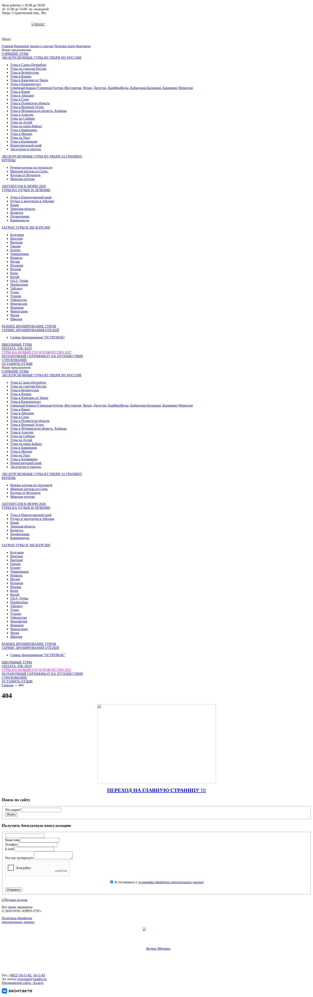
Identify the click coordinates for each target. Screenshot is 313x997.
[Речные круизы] (14, 900)
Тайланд (16, 288)
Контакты (83, 46)
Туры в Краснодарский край (31, 197)
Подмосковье (19, 216)
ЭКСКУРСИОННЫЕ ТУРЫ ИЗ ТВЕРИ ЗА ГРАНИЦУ (42, 156)
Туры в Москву (21, 134)
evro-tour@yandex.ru (16, 24)
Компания (21, 46)
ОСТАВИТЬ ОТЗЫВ (17, 364)
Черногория (18, 311)
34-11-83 (39, 975)
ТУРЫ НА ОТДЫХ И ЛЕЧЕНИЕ (26, 190)
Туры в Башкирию (23, 130)
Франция (16, 307)
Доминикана (19, 254)
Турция (15, 296)
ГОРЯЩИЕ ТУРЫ (15, 54)
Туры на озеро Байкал (26, 126)
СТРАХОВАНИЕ (14, 360)
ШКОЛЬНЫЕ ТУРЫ (17, 344)
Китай (14, 277)
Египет (15, 250)
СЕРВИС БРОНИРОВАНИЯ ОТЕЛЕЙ (30, 330)
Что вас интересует (19, 858)
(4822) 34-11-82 (20, 975)
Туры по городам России (28, 68)
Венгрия (16, 238)
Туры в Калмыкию (23, 141)
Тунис (14, 292)
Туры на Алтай (21, 122)
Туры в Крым (20, 91)
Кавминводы (19, 220)
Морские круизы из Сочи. (29, 171)
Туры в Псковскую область (30, 103)
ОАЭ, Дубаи (19, 281)
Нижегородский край (26, 145)
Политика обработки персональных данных (18, 920)
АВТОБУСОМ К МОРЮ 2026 (24, 186)
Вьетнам (16, 242)
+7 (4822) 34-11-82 (15, 17)
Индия (15, 261)
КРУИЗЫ (9, 160)
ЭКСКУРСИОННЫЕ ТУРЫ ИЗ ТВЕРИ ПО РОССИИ (41, 57)
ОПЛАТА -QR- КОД (17, 348)
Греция (15, 246)
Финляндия (18, 304)
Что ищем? (13, 810)
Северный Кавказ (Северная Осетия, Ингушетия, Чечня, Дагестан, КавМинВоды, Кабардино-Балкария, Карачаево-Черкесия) (101, 88)
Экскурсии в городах (25, 149)
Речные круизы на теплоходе (31, 167)
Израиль (16, 258)
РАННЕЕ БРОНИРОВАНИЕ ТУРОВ (29, 326)
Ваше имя (12, 840)
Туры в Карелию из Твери (29, 80)
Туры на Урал (20, 137)
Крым (14, 205)
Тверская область (22, 209)
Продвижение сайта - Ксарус (23, 983)
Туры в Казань (20, 76)
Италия (15, 269)
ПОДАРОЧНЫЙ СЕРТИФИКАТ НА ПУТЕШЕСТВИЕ (42, 356)
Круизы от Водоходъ (25, 175)
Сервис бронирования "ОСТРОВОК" (37, 337)
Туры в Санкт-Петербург (28, 65)
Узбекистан (18, 300)
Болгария (17, 235)
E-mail (10, 849)
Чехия (14, 315)
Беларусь (16, 212)
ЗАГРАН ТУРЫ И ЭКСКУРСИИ (26, 227)
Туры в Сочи (19, 99)
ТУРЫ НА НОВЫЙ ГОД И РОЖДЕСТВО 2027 (37, 352)
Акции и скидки (42, 46)
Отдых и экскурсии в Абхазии (32, 201)
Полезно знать (65, 46)
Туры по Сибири (22, 118)
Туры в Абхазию (22, 95)
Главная (7, 46)
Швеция (16, 319)
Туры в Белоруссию (24, 72)
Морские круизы (22, 179)
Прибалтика (19, 284)
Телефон (11, 844)
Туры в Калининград (25, 84)
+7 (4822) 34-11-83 (15, 20)
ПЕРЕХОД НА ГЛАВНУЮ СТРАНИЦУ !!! (156, 790)
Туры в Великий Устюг (27, 107)
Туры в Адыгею (21, 114)
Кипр (14, 273)
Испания (16, 265)
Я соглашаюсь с (159, 882)
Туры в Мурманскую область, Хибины (38, 111)
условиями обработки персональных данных (171, 882)
